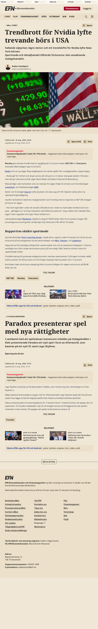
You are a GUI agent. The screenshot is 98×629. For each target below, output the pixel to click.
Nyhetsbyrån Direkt (13, 67)
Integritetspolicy (12, 178)
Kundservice (10, 206)
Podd (8, 227)
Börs (7, 221)
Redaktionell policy (13, 186)
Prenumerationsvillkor (14, 180)
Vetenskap (10, 223)
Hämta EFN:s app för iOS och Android (16, 155)
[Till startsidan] (20, 17)
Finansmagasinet (12, 218)
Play (7, 216)
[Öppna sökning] (2, 42)
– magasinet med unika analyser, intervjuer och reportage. (38, 79)
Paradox (9, 107)
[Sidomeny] (5, 41)
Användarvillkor (12, 175)
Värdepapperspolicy (13, 184)
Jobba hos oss (11, 204)
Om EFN (9, 197)
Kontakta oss (11, 199)
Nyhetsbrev (10, 212)
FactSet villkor (11, 182)
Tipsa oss (9, 201)
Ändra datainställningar (14, 193)
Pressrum (9, 210)
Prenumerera (6, 20)
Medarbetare (10, 208)
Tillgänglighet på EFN (14, 190)
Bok (7, 225)
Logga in (14, 20)
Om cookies (10, 188)
